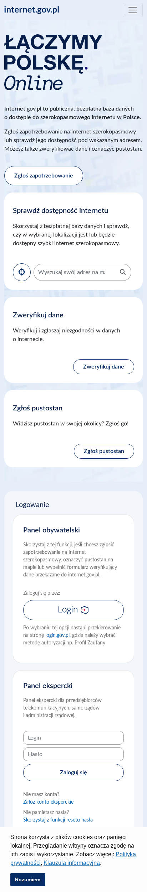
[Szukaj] (122, 272)
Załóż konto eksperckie (48, 802)
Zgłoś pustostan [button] (104, 451)
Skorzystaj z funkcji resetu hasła (58, 820)
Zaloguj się (73, 772)
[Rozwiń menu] (133, 10)
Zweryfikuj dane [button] (103, 367)
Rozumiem (27, 879)
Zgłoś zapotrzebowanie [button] (43, 176)
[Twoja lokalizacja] (22, 272)
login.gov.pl (57, 635)
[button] (104, 864)
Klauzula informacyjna (72, 863)
